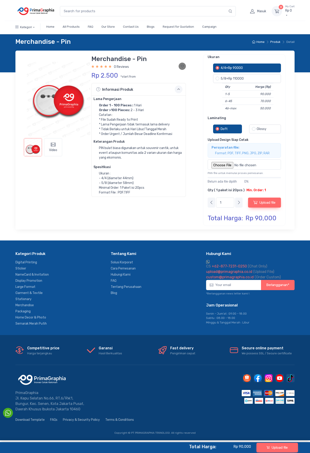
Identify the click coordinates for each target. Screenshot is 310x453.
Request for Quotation (178, 26)
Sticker (20, 268)
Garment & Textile (29, 293)
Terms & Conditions (119, 420)
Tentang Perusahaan (126, 287)
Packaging (23, 311)
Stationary (23, 299)
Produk (275, 42)
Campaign (209, 26)
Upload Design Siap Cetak (228, 140)
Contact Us (131, 26)
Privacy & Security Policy (81, 420)
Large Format (25, 287)
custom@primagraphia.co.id (230, 277)
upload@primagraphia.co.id (229, 271)
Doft (224, 129)
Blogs (151, 26)
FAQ (90, 26)
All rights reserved (183, 432)
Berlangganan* (277, 285)
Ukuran (213, 57)
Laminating (217, 118)
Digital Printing (26, 262)
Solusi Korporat (122, 262)
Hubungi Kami (120, 275)
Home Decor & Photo (30, 317)
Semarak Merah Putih (31, 324)
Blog (114, 293)
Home (50, 26)
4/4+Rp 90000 (232, 68)
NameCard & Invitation (32, 275)
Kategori (26, 27)
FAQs (53, 420)
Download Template (30, 420)
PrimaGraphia (26, 393)
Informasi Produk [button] (117, 89)
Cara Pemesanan (123, 268)
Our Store (108, 26)
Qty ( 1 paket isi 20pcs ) (237, 190)
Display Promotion (28, 281)
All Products (71, 26)
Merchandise (24, 305)
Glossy (261, 129)
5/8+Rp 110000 (232, 79)
